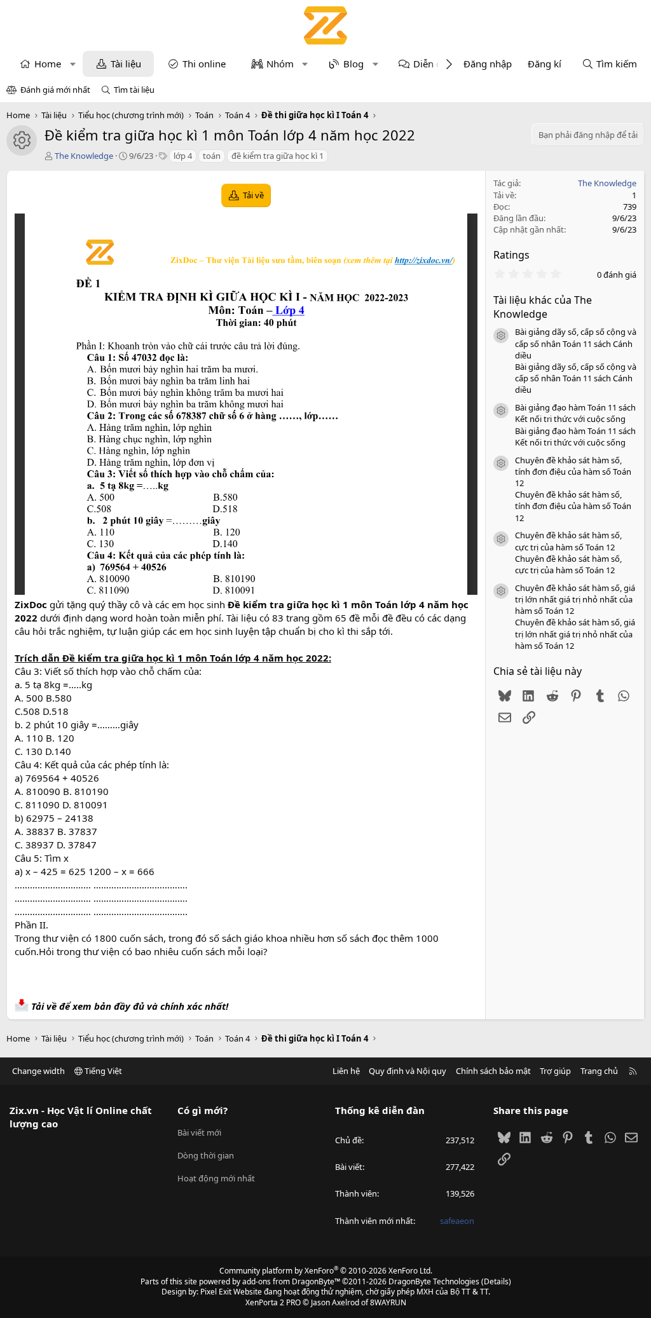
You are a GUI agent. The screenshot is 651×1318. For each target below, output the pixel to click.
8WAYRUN (388, 1302)
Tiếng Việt (102, 1071)
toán (212, 155)
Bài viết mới (199, 1132)
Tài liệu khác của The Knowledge (542, 307)
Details (496, 1281)
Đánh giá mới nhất (55, 89)
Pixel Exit (215, 1291)
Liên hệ (346, 1071)
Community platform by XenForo (325, 1270)
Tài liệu (126, 63)
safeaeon (457, 1220)
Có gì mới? (202, 1110)
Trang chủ (599, 1071)
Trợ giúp (555, 1071)
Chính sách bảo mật (493, 1071)
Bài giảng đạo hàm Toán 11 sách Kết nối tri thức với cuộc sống (575, 413)
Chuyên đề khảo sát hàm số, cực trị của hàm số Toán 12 (568, 540)
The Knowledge (84, 155)
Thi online (204, 63)
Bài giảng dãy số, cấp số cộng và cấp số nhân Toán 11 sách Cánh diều (575, 343)
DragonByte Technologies (433, 1281)
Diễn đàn (433, 63)
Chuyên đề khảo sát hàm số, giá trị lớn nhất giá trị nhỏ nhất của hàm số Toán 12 (575, 599)
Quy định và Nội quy (407, 1071)
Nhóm (280, 63)
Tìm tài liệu (134, 89)
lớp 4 (183, 155)
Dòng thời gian (205, 1155)
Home (47, 63)
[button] (73, 64)
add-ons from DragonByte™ (291, 1281)
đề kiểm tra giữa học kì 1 (277, 155)
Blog (353, 63)
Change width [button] (38, 1071)
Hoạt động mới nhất (216, 1178)
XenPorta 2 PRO (273, 1302)
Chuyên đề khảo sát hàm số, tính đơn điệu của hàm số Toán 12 (573, 471)
